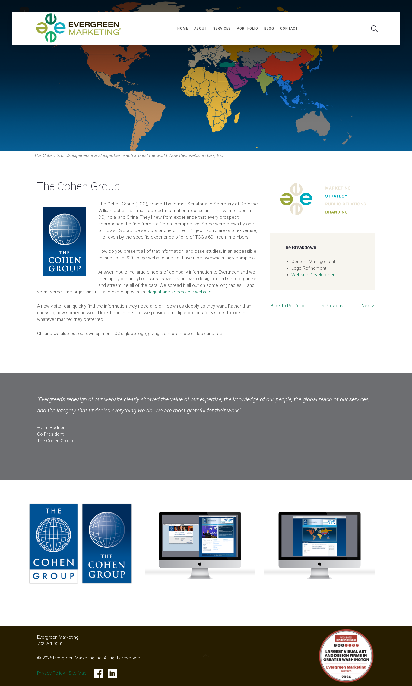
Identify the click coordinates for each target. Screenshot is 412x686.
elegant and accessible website (178, 292)
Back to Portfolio (287, 306)
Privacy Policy (51, 673)
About (200, 28)
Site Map (77, 673)
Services (222, 28)
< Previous (332, 306)
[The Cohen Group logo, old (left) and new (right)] (80, 543)
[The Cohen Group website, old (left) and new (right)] (200, 545)
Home (182, 28)
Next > (368, 306)
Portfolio (247, 28)
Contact (289, 28)
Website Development (314, 274)
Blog (269, 28)
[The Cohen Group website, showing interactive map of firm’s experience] (319, 545)
